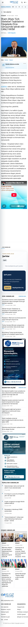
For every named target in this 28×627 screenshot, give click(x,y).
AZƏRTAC (4, 86)
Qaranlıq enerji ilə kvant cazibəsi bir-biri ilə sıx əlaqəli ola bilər (13, 428)
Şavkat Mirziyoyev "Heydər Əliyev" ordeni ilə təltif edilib (20, 576)
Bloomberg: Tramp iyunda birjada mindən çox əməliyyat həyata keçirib (12, 333)
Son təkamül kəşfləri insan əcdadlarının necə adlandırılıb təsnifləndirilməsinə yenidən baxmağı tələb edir (13, 392)
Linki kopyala (12, 33)
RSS (2, 619)
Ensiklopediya (6, 7)
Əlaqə (19, 609)
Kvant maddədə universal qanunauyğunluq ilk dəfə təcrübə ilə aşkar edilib (12, 420)
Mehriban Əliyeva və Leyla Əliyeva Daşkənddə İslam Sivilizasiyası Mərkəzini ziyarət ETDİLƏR (7, 552)
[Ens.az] (14, 2)
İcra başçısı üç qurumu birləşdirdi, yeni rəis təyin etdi (15, 494)
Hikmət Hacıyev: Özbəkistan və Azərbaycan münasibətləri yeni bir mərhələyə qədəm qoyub (12, 310)
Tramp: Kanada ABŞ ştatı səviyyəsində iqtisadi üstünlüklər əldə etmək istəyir (13, 326)
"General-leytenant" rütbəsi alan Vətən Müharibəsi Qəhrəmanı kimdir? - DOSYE (14, 519)
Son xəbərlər (4, 607)
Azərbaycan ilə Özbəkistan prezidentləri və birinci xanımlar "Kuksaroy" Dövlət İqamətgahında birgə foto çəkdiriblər (7, 580)
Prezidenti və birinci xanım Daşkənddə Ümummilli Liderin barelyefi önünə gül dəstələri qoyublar (13, 301)
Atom (6, 619)
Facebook (6, 60)
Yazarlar (3, 614)
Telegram (11, 60)
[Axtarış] (21, 2)
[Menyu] (2, 2)
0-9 (13, 7)
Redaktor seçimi (5, 609)
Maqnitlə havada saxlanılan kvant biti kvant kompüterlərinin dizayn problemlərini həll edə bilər (13, 402)
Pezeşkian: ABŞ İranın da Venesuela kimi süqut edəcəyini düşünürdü (14, 318)
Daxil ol (7, 287)
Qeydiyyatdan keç (18, 287)
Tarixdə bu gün (5, 617)
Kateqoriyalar (5, 612)
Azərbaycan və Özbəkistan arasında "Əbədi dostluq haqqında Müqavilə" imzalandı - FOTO (20, 552)
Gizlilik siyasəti (21, 614)
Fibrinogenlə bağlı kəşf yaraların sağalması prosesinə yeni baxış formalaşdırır (11, 411)
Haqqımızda (20, 607)
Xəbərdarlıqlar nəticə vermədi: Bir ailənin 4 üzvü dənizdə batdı (14, 487)
